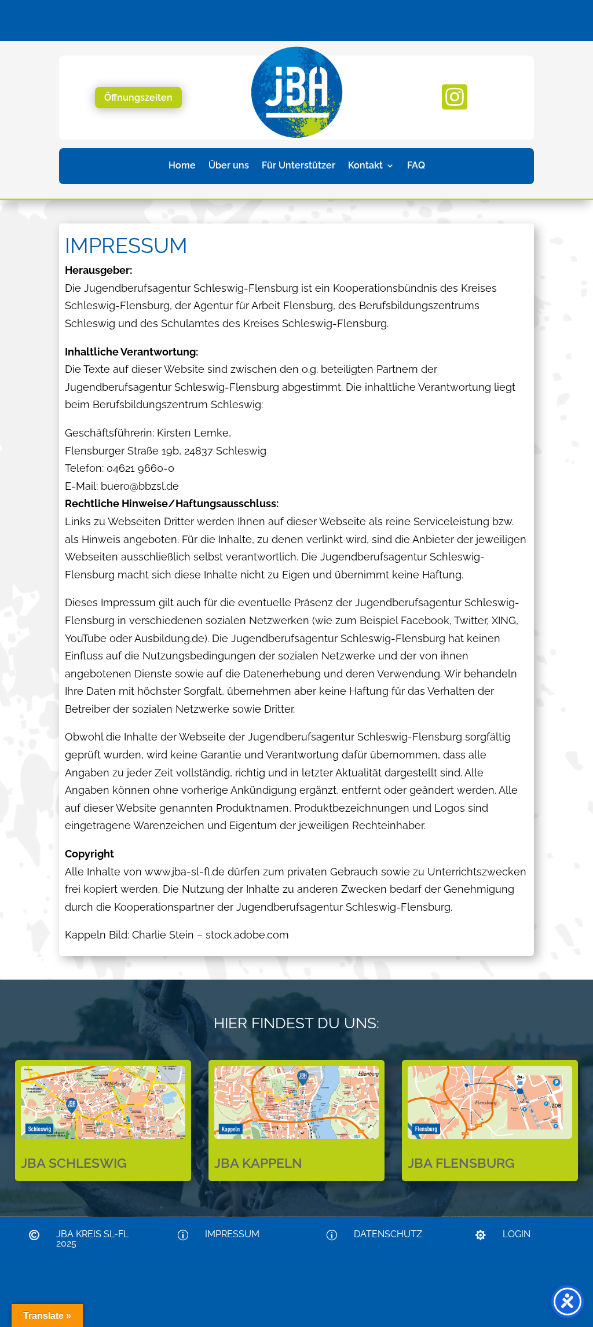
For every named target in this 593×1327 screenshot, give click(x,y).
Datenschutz (388, 1234)
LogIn (516, 1234)
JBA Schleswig (74, 1163)
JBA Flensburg (461, 1163)
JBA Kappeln (258, 1163)
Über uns (228, 166)
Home (182, 166)
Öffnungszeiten (138, 97)
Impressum (232, 1234)
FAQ (416, 166)
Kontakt (365, 166)
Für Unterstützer (298, 166)
